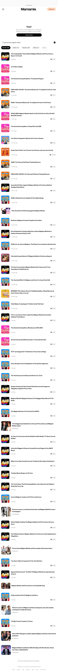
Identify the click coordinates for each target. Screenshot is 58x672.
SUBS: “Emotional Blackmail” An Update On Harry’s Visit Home (31, 102)
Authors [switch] (44, 47)
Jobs (33, 669)
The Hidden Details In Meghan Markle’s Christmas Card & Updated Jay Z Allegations (33, 535)
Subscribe (51, 9)
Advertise (28, 669)
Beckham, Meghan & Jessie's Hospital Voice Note (26, 220)
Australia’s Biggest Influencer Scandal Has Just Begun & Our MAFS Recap (32, 449)
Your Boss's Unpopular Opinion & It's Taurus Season (27, 138)
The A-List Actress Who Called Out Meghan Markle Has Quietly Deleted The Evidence (31, 316)
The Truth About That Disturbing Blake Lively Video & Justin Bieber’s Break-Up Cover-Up (32, 485)
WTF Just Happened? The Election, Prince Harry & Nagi (28, 352)
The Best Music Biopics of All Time (22, 473)
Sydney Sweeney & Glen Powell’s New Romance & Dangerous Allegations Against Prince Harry (30, 387)
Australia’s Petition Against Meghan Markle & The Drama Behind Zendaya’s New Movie (31, 186)
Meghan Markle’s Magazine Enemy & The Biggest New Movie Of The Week (32, 399)
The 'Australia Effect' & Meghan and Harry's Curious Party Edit (30, 280)
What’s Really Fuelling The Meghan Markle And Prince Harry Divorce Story (32, 523)
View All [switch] (5, 47)
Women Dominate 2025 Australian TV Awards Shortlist (28, 340)
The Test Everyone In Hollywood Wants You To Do (26, 375)
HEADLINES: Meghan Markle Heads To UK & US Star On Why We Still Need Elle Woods (32, 114)
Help (23, 669)
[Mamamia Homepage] (28, 9)
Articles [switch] (16, 47)
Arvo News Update (17, 67)
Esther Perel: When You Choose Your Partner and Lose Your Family (32, 150)
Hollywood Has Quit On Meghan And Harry (24, 595)
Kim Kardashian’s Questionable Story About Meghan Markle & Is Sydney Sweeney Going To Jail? (31, 232)
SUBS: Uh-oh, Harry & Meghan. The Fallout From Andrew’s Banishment (33, 244)
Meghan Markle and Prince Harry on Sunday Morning (28, 585)
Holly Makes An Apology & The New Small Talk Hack (27, 304)
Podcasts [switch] (26, 47)
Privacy (36, 669)
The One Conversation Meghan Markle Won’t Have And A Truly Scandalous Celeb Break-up (30, 268)
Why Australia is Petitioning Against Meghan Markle (28, 211)
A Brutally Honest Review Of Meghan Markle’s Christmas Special (31, 256)
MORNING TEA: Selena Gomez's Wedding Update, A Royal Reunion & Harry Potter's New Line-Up (32, 292)
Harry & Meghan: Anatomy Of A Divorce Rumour (26, 497)
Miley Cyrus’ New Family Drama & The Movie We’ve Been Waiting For (33, 461)
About (13, 669)
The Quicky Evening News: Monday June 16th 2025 (27, 328)
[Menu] (3, 9)
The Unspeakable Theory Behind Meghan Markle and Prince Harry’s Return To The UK (32, 55)
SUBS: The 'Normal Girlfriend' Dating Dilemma (26, 162)
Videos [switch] (36, 47)
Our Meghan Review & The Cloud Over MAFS (25, 411)
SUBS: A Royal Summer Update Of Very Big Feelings (27, 198)
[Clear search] (55, 42)
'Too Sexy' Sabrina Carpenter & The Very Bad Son (26, 561)
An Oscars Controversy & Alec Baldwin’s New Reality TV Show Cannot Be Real (33, 437)
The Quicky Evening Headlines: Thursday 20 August (27, 79)
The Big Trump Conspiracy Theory (22, 621)
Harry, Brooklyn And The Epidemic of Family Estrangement (29, 363)
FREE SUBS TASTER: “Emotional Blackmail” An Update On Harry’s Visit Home (33, 91)
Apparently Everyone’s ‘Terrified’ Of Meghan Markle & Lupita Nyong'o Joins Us (33, 573)
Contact (18, 669)
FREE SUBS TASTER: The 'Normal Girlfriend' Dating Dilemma (30, 174)
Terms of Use (43, 669)
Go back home (29, 35)
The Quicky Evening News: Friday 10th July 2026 (26, 126)
